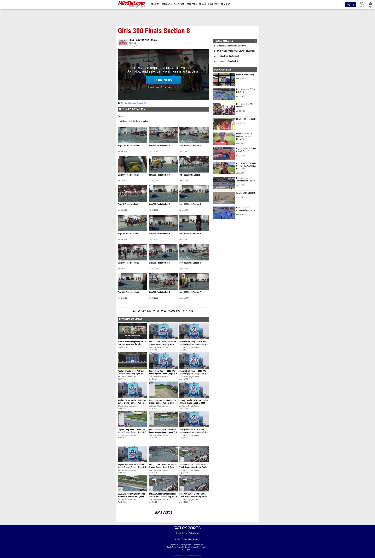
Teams (202, 4)
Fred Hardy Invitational (143, 39)
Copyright (185, 533)
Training (225, 4)
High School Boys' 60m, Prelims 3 (245, 90)
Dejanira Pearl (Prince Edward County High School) (234, 51)
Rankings (167, 4)
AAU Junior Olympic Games (158, 347)
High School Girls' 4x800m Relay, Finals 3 (245, 179)
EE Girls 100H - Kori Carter (246, 119)
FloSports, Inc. (194, 533)
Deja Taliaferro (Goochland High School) (230, 46)
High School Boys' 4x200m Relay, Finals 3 (245, 209)
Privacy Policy (186, 545)
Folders (122, 116)
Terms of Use (198, 545)
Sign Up (350, 4)
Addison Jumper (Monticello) (226, 61)
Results (155, 4)
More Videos (163, 512)
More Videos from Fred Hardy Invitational (163, 311)
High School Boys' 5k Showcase (244, 105)
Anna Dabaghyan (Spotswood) (226, 56)
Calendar (179, 4)
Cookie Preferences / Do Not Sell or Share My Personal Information (186, 548)
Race (146, 103)
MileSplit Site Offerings (245, 74)
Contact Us (174, 545)
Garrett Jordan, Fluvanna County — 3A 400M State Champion (246, 166)
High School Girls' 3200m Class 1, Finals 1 (246, 149)
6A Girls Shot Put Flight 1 (246, 193)
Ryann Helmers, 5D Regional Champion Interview (244, 136)
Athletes (192, 4)
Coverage (213, 4)
